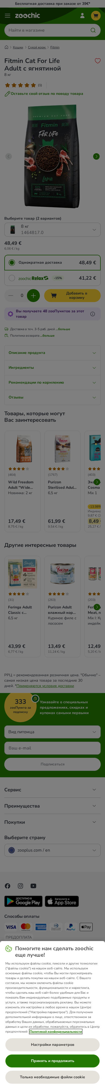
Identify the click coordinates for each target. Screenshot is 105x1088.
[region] (52, 1014)
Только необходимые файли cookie (52, 1077)
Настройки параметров (52, 1044)
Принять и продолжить (52, 1060)
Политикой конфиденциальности (56, 1031)
